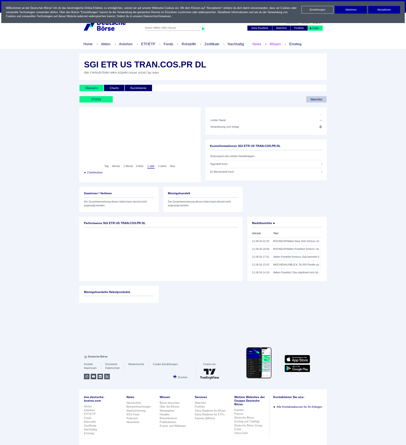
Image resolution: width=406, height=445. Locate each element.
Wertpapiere (167, 410)
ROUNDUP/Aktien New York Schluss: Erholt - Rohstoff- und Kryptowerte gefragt (297, 241)
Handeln (165, 414)
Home (88, 44)
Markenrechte (136, 364)
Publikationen (168, 422)
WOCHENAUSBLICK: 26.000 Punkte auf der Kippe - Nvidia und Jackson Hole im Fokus (297, 264)
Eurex (237, 429)
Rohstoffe (189, 44)
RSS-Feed (132, 414)
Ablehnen (351, 9)
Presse (238, 413)
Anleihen (126, 44)
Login (315, 28)
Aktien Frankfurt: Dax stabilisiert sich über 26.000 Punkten (297, 272)
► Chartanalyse (93, 172)
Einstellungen (317, 9)
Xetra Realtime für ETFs (210, 414)
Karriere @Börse (205, 418)
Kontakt (88, 364)
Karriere (239, 410)
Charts (114, 88)
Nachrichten (133, 402)
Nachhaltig (236, 44)
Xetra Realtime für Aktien (210, 410)
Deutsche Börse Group (248, 425)
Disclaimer (111, 364)
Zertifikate (211, 44)
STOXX (96, 99)
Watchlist (281, 28)
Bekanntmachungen (138, 406)
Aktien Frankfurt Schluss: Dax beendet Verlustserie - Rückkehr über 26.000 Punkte (297, 256)
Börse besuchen (170, 402)
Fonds (168, 44)
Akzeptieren (384, 9)
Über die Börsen (169, 406)
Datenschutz (112, 368)
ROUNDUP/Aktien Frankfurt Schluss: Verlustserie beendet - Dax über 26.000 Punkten (297, 249)
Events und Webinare (173, 425)
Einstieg (295, 44)
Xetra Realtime (259, 28)
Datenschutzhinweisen (157, 16)
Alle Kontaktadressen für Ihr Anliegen (297, 406)
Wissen (275, 44)
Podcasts (132, 418)
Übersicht (91, 88)
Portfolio (299, 28)
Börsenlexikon (168, 418)
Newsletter (132, 422)
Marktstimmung (135, 410)
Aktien (106, 44)
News (256, 44)
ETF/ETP (148, 44)
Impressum (90, 368)
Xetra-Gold (240, 433)
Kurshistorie (138, 88)
